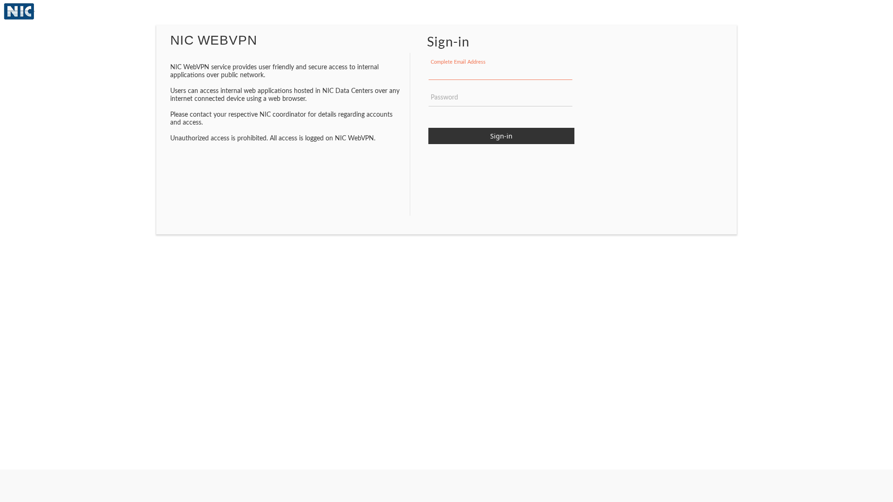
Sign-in (501, 136)
